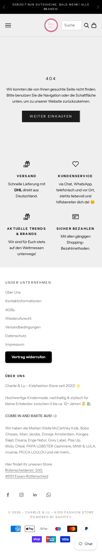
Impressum (14, 344)
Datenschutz (15, 335)
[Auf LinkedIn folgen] (35, 494)
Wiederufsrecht (18, 318)
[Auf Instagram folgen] (21, 494)
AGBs (10, 309)
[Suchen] (86, 25)
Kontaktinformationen (23, 301)
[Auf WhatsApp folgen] (48, 494)
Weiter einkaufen (51, 116)
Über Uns (13, 292)
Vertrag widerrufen (29, 357)
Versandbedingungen (23, 327)
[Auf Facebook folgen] (7, 494)
